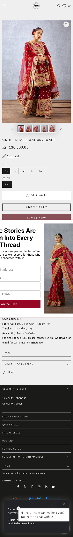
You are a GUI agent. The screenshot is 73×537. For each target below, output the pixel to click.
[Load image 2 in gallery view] (28, 128)
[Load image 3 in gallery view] (36, 128)
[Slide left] (12, 128)
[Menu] (4, 5)
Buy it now (36, 218)
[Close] (64, 504)
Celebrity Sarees (12, 403)
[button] (59, 5)
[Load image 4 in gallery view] (44, 128)
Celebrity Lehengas (14, 398)
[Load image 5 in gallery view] (52, 128)
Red (7, 184)
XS (6, 171)
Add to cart (36, 207)
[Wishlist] (64, 6)
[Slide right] (61, 128)
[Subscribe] (69, 466)
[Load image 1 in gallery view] (21, 128)
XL (40, 171)
